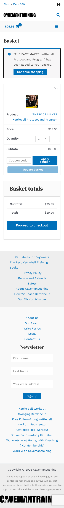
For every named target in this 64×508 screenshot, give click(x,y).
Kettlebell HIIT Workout (32, 429)
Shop (7, 4)
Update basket (33, 169)
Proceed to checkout (32, 225)
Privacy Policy (32, 273)
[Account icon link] (58, 4)
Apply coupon (45, 160)
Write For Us (32, 328)
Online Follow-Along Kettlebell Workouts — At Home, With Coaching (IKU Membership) (32, 440)
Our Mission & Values (32, 299)
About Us (32, 318)
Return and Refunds (32, 278)
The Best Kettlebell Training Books (29, 265)
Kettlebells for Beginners (32, 257)
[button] (58, 15)
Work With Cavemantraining (32, 451)
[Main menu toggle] (56, 26)
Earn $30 (19, 4)
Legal (32, 333)
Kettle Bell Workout (32, 408)
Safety (32, 283)
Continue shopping (30, 72)
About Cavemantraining (32, 288)
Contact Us (32, 339)
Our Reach (32, 323)
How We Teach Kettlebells (32, 294)
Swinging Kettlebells (32, 414)
